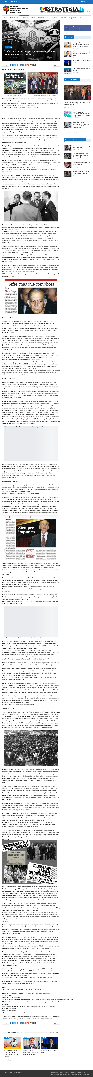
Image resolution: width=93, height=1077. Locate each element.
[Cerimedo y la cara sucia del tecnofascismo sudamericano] (67, 165)
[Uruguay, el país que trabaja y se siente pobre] (67, 148)
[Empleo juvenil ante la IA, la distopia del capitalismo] (67, 174)
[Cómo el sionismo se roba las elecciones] (67, 71)
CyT (48, 18)
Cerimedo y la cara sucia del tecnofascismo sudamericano (81, 164)
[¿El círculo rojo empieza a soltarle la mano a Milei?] (77, 92)
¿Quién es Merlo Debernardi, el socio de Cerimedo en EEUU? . (81, 53)
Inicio (5, 18)
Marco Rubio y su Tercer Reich (82, 61)
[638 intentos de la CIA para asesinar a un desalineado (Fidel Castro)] (67, 156)
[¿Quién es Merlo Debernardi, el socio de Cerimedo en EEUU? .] (31, 1043)
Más (80, 18)
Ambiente (41, 18)
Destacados (14, 18)
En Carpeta (24, 18)
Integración (72, 18)
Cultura (33, 18)
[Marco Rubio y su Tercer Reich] (49, 1043)
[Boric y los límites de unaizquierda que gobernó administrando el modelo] (12, 1043)
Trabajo (54, 18)
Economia (63, 18)
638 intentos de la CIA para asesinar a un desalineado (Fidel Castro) (80, 155)
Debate (7, 1038)
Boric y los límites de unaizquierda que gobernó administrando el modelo (81, 44)
